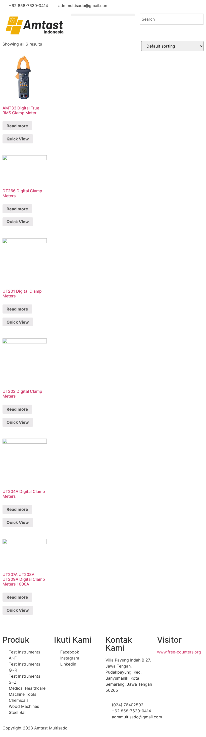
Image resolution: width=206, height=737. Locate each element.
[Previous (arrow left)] (9, 368)
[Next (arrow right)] (197, 368)
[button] (103, 15)
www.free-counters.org (179, 651)
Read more (17, 125)
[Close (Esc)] (200, 5)
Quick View (18, 138)
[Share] (189, 5)
